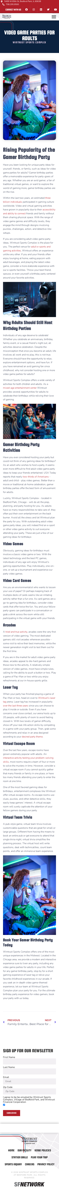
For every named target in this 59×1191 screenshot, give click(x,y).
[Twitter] (48, 9)
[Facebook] (26, 9)
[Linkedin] (40, 9)
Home (11, 1150)
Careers (29, 1164)
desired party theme (32, 736)
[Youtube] (55, 9)
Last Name (9, 1067)
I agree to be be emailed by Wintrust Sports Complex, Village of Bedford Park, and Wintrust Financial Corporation (29, 1099)
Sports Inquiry (13, 1164)
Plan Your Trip (39, 1157)
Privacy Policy (45, 1164)
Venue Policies (42, 1150)
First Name (9, 1057)
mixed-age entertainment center (20, 388)
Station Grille (19, 1157)
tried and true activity (16, 631)
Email (6, 1077)
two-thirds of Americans (36, 476)
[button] (53, 16)
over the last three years (15, 705)
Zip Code (8, 1087)
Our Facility (24, 1150)
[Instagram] (33, 9)
